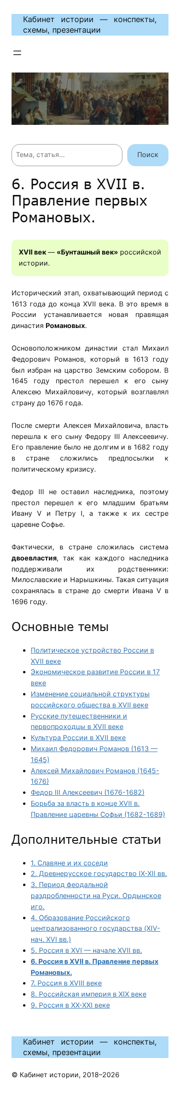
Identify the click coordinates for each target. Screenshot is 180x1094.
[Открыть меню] (17, 53)
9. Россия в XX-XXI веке (70, 1005)
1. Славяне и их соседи (69, 863)
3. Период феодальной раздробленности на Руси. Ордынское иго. (96, 895)
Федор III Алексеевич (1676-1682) (87, 792)
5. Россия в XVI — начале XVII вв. (86, 950)
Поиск (147, 154)
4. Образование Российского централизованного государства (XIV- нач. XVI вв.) (95, 928)
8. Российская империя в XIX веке (88, 994)
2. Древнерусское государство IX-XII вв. (99, 873)
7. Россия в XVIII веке (66, 983)
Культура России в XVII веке (78, 737)
